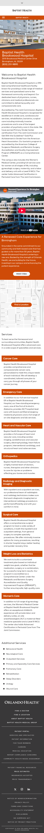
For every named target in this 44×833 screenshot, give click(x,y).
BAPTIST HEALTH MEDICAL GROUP (22, 722)
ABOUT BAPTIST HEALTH (22, 719)
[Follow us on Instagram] (22, 789)
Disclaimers (22, 814)
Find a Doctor (22, 711)
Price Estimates (22, 771)
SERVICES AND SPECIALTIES (22, 735)
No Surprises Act (22, 818)
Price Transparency (22, 779)
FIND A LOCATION (22, 715)
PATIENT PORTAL (22, 731)
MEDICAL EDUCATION (22, 751)
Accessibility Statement (22, 810)
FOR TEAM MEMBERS (22, 743)
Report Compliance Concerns (22, 755)
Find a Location (21, 304)
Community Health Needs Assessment (22, 759)
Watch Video (21, 274)
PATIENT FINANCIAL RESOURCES (22, 767)
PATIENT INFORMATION (22, 739)
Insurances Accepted (22, 775)
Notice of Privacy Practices (22, 822)
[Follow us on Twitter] (15, 789)
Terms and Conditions (22, 806)
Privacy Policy (22, 802)
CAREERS (22, 747)
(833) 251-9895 (10, 64)
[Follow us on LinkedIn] (29, 789)
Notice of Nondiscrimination (22, 798)
